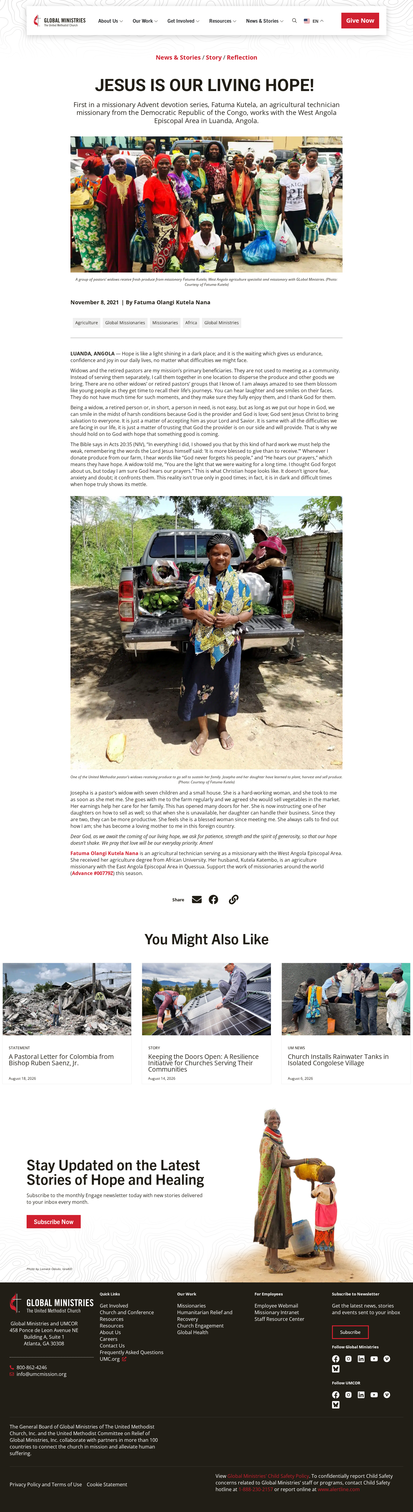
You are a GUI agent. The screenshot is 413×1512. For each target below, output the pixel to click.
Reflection (242, 57)
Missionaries (165, 322)
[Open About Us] (121, 20)
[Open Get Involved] (198, 20)
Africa (191, 322)
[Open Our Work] (156, 20)
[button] (360, 20)
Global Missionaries (125, 322)
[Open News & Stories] (282, 20)
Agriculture (86, 322)
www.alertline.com (339, 1489)
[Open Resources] (234, 20)
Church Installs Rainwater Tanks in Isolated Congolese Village (338, 1059)
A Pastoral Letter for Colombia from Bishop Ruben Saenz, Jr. (61, 1059)
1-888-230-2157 (256, 1489)
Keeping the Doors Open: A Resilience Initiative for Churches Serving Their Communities (203, 1062)
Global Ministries (221, 322)
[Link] (233, 899)
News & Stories (178, 57)
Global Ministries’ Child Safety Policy (268, 1476)
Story (214, 57)
